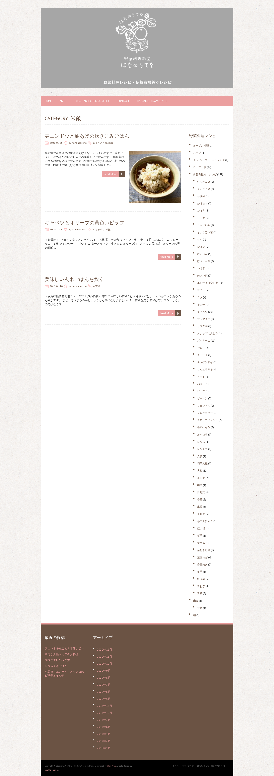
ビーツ (201, 391)
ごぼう (201, 210)
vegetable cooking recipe (93, 101)
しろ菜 (201, 218)
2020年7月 (104, 685)
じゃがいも (203, 225)
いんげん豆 (203, 181)
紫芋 (199, 535)
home (48, 101)
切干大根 (202, 463)
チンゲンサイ (205, 362)
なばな (201, 246)
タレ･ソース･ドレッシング (209, 160)
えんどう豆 (101, 142)
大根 (199, 470)
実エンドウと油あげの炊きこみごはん (87, 136)
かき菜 (201, 196)
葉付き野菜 (203, 550)
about (64, 101)
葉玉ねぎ (202, 557)
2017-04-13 (56, 229)
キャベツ (100, 229)
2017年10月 (104, 713)
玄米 (97, 286)
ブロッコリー (205, 413)
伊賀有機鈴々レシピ (205, 174)
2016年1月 (104, 748)
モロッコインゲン (207, 420)
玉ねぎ (201, 514)
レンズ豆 (202, 449)
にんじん (202, 254)
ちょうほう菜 (205, 232)
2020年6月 (104, 692)
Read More (110, 174)
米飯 (110, 142)
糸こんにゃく (205, 521)
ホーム (176, 765)
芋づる (201, 543)
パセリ (201, 384)
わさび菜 (202, 275)
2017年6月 (104, 727)
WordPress (111, 766)
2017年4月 (104, 734)
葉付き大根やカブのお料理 (61, 654)
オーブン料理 (201, 145)
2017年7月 (104, 720)
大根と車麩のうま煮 (57, 660)
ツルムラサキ (205, 369)
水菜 (199, 507)
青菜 (199, 593)
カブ (199, 297)
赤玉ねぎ (202, 564)
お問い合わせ (188, 765)
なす (199, 239)
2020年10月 (104, 663)
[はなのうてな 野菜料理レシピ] (137, 10)
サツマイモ (203, 319)
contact (123, 101)
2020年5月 (104, 699)
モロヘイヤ (203, 427)
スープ (197, 153)
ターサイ (202, 355)
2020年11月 (104, 656)
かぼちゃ (202, 203)
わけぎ (201, 268)
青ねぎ (201, 586)
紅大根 (201, 528)
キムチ (201, 304)
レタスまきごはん (56, 666)
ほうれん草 (203, 261)
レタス (201, 441)
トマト (201, 376)
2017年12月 (104, 706)
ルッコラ (202, 434)
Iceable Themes (51, 770)
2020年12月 (104, 649)
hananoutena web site (152, 101)
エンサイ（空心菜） (209, 283)
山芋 (199, 485)
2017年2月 (104, 741)
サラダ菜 (202, 326)
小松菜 (201, 478)
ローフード (199, 167)
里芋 (199, 572)
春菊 (199, 499)
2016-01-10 (56, 286)
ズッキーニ (203, 340)
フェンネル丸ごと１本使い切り (64, 648)
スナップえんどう (207, 333)
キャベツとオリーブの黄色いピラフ (84, 223)
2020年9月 (104, 670)
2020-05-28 (56, 142)
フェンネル (203, 405)
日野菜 (201, 492)
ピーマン (202, 398)
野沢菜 (201, 579)
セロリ (201, 348)
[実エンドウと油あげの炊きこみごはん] (155, 153)
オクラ (201, 290)
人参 (199, 456)
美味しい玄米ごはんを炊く (74, 279)
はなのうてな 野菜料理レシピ (211, 765)
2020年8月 (104, 677)
